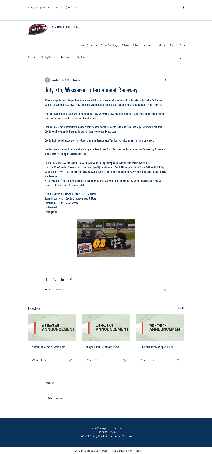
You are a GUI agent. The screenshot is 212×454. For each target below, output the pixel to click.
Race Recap (65, 57)
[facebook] (183, 7)
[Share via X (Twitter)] (54, 279)
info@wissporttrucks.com (43, 7)
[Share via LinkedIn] (62, 279)
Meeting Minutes (48, 57)
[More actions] (165, 80)
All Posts (31, 57)
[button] (179, 57)
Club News (81, 57)
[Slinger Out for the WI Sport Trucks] (52, 327)
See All (181, 308)
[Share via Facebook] (46, 279)
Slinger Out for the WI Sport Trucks (48, 347)
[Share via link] (70, 279)
